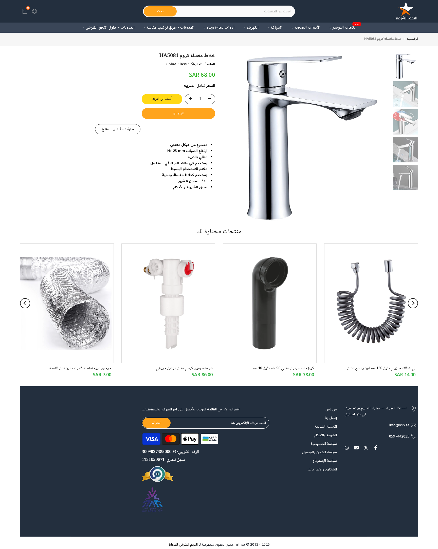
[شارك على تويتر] (366, 448)
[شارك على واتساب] (346, 448)
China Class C (178, 64)
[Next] (25, 303)
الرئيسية (412, 39)
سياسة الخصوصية (324, 443)
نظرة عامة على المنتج (118, 129)
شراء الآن (178, 113)
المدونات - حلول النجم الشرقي (110, 27)
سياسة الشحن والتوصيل (319, 452)
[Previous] (413, 303)
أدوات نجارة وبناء (220, 27)
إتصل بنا (331, 418)
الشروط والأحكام (325, 435)
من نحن (331, 409)
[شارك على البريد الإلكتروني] (356, 448)
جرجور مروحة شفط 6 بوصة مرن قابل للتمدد (80, 368)
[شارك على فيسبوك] (375, 448)
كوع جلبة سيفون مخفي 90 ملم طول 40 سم (283, 368)
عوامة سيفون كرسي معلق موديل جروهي (184, 368)
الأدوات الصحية (307, 27)
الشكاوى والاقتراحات (322, 469)
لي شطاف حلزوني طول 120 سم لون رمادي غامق (381, 368)
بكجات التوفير (345, 27)
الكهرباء (253, 27)
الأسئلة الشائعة (326, 426)
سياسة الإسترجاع (325, 460)
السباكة (276, 27)
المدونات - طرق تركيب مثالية (170, 27)
